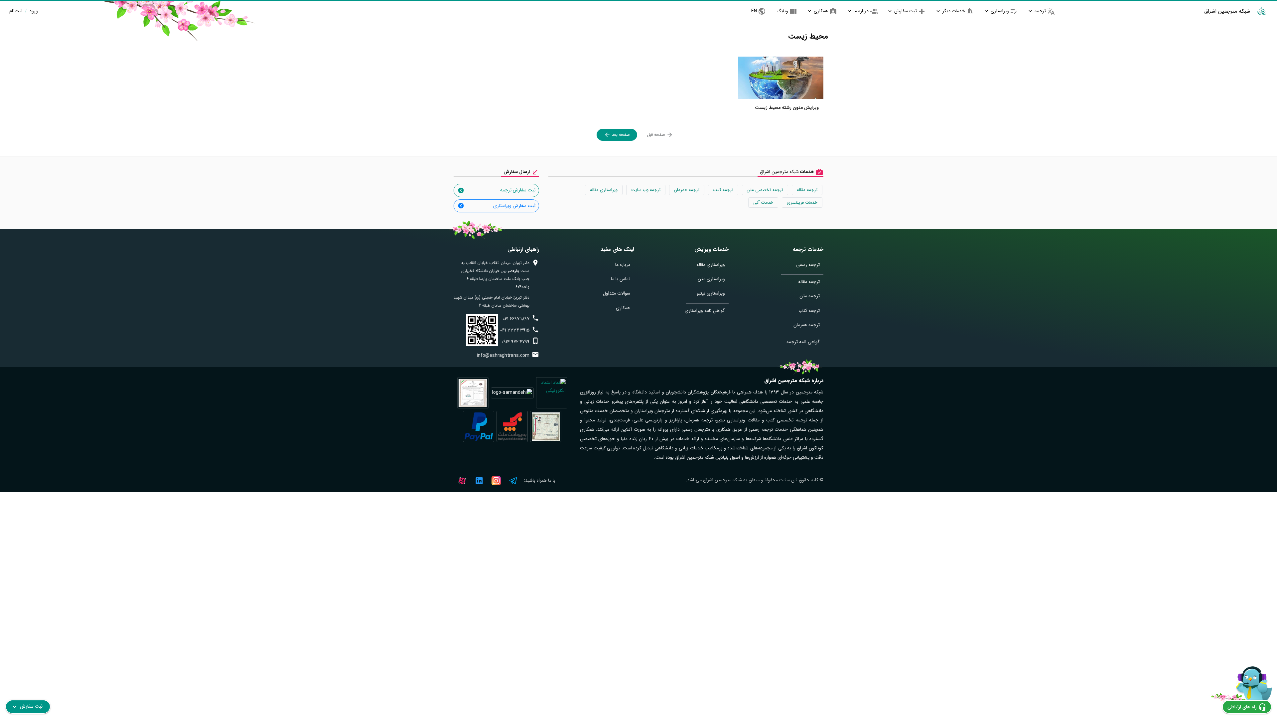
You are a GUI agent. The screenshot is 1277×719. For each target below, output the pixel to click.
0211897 (516, 319)
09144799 (515, 342)
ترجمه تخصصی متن (765, 189)
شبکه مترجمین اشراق (1227, 11)
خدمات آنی (763, 202)
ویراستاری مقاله (604, 189)
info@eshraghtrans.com (503, 355)
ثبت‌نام (15, 11)
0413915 (514, 330)
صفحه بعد (620, 134)
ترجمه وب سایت (645, 189)
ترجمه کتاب (723, 189)
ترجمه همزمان (686, 189)
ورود (33, 11)
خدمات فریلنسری (802, 202)
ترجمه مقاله (807, 189)
